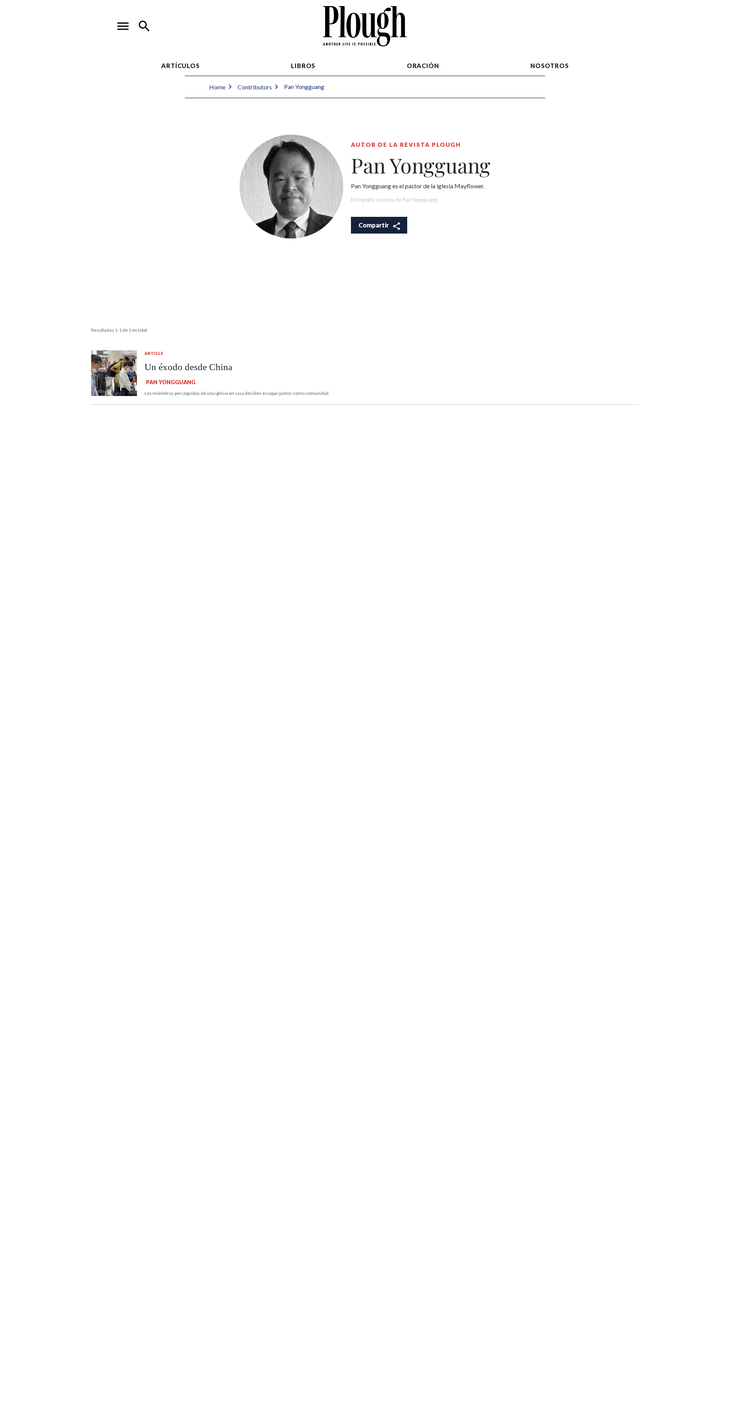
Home (217, 87)
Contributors (255, 87)
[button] (123, 26)
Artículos (180, 65)
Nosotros (549, 65)
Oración (423, 65)
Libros (303, 65)
